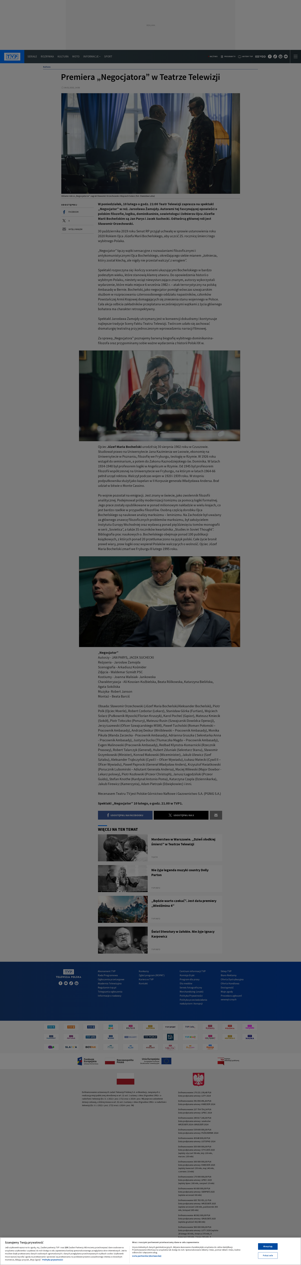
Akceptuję (267, 1246)
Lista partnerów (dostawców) (146, 1256)
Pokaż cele (268, 1255)
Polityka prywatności (52, 1259)
